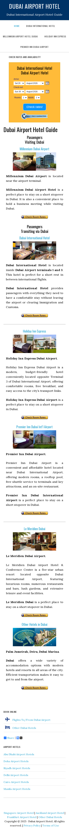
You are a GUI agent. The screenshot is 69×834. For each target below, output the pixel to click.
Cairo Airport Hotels (16, 782)
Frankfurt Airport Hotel (21, 817)
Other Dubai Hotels (24, 727)
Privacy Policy (32, 825)
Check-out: (18, 87)
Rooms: (17, 97)
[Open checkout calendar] (47, 92)
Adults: (31, 97)
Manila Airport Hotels (17, 789)
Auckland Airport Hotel (50, 813)
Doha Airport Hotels (16, 761)
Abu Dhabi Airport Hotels (19, 754)
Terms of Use (50, 825)
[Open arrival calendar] (47, 83)
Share (10, 738)
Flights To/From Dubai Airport (31, 719)
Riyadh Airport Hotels (17, 768)
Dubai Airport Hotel (34, 6)
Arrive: (16, 79)
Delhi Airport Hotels (16, 775)
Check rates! (34, 107)
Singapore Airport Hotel (19, 813)
